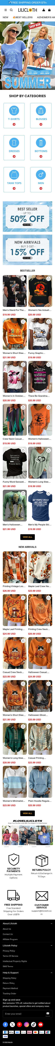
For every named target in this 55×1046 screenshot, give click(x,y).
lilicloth (10, 1042)
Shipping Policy (9, 978)
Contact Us (8, 934)
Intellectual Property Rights (15, 961)
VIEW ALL (27, 537)
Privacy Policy (9, 951)
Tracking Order (9, 993)
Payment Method (10, 988)
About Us (7, 929)
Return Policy (9, 983)
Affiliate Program (10, 939)
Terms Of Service (10, 956)
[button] (5, 10)
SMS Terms (8, 966)
